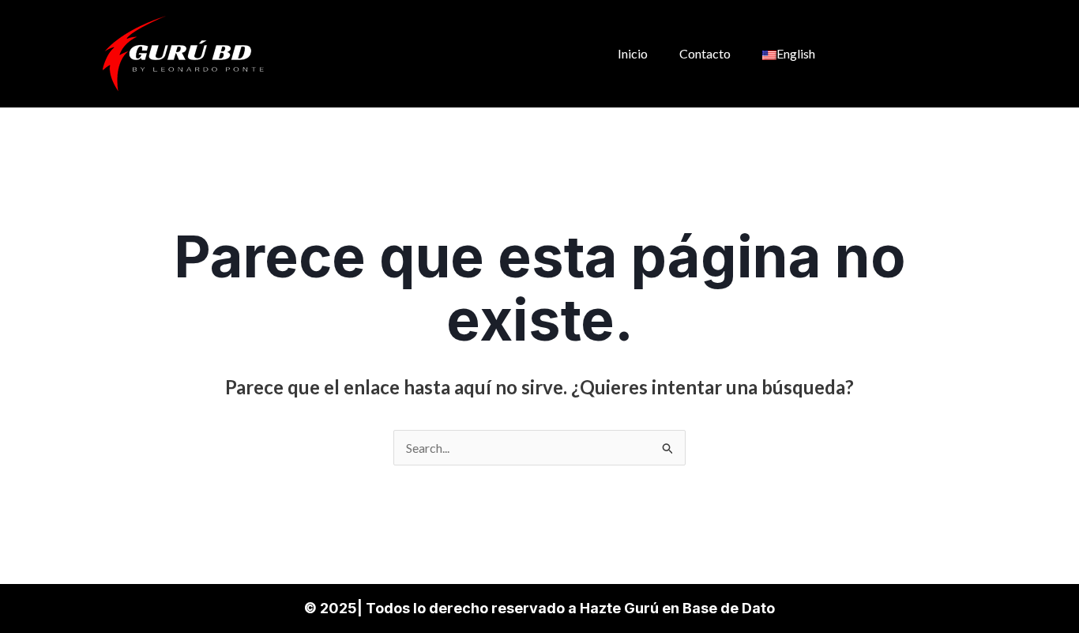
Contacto (705, 53)
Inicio (633, 53)
